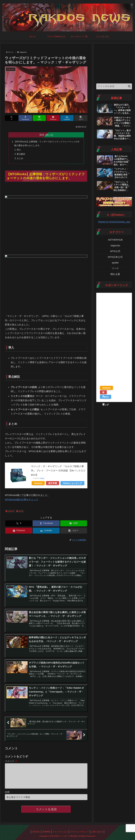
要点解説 (21, 154)
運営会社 (36, 832)
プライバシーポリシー (79, 832)
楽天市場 (52, 483)
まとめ (20, 158)
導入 (19, 150)
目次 (41, 134)
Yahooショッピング (72, 483)
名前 (7, 792)
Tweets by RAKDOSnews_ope (114, 222)
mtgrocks (11, 511)
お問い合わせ (97, 832)
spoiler (21, 511)
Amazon (38, 483)
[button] (80, 118)
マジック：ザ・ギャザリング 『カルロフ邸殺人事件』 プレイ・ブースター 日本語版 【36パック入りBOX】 (58, 470)
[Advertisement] (114, 62)
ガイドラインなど (60, 832)
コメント (11, 761)
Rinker (42, 478)
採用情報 (46, 832)
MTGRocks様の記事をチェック (21, 499)
